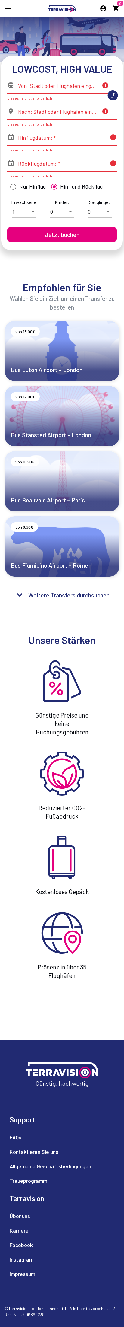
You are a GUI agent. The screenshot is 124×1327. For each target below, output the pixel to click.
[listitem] (50, 1137)
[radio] (26, 187)
